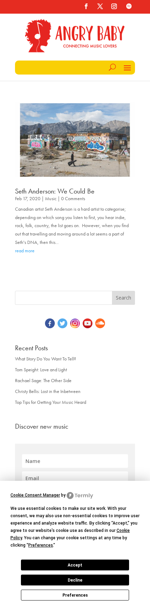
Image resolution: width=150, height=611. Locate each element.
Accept (75, 565)
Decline (75, 580)
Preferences (75, 595)
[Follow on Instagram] (114, 6)
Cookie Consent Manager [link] (35, 495)
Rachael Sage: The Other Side (43, 380)
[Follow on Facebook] (86, 6)
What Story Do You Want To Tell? (45, 359)
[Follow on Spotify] (128, 6)
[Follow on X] (100, 6)
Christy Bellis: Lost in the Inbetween (48, 391)
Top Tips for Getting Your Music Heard (50, 402)
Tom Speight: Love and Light (41, 369)
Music (51, 198)
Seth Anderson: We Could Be (55, 191)
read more (25, 250)
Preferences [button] (40, 545)
